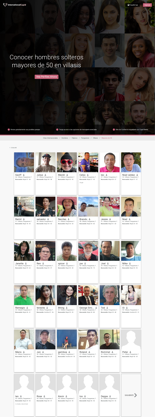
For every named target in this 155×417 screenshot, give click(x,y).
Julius (40, 175)
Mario (18, 352)
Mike (125, 263)
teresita (41, 307)
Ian (17, 396)
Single (81, 182)
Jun (39, 352)
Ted (103, 307)
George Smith (87, 307)
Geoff (18, 175)
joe (81, 263)
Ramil (18, 219)
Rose (39, 396)
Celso (82, 175)
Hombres (65, 138)
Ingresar (147, 5)
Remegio (20, 307)
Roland (83, 352)
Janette (19, 263)
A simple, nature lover (21, 404)
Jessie (104, 219)
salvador (41, 219)
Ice (81, 396)
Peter (125, 352)
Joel (103, 263)
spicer (61, 263)
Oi (123, 307)
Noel (124, 219)
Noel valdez (128, 175)
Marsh (61, 175)
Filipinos (74, 138)
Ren (39, 263)
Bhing (61, 307)
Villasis (95, 138)
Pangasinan (85, 138)
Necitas (62, 219)
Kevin (61, 396)
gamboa (62, 352)
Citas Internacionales (50, 138)
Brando (83, 219)
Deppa (104, 396)
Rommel (105, 352)
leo (102, 175)
